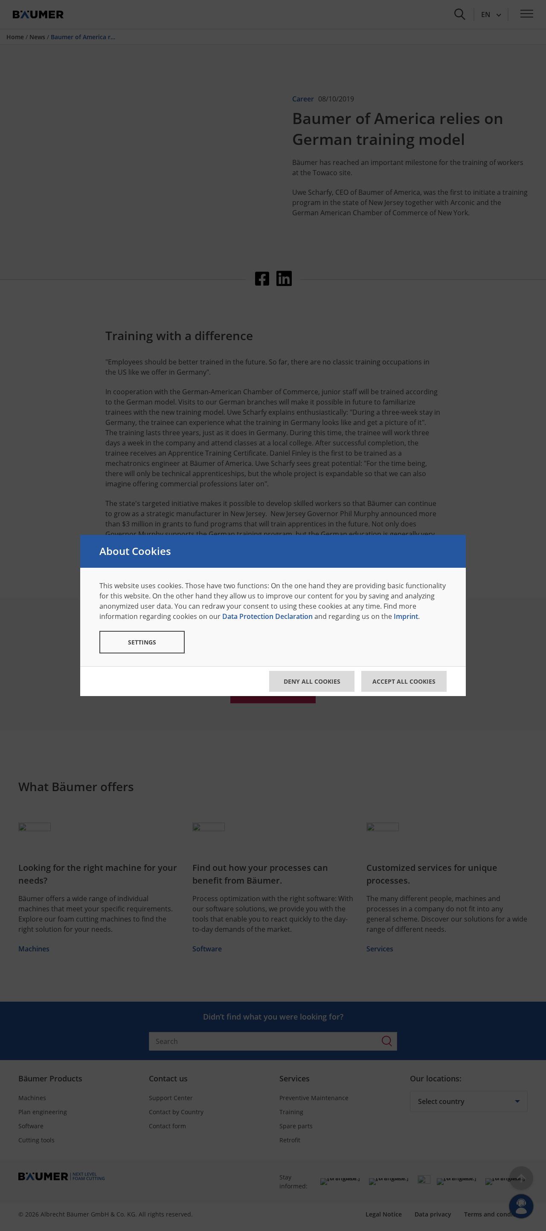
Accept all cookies (404, 681)
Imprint (406, 616)
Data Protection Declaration (267, 616)
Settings (142, 642)
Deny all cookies (312, 681)
